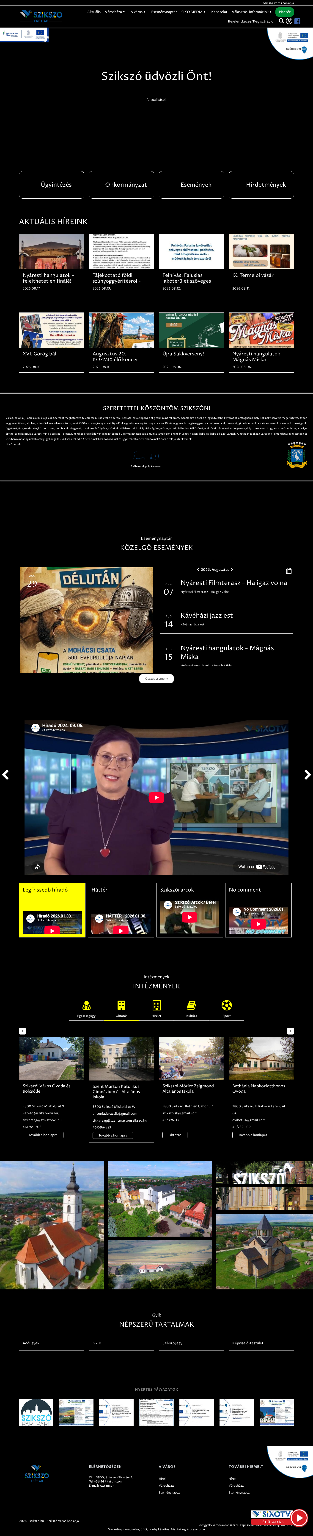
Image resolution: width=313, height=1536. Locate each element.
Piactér (285, 12)
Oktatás (121, 1016)
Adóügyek (31, 1343)
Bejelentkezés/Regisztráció (250, 21)
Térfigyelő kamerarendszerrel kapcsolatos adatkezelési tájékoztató (245, 1525)
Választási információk (250, 12)
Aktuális (94, 12)
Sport (226, 1016)
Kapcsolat (219, 12)
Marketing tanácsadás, (124, 1529)
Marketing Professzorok (188, 1529)
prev (5, 775)
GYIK (97, 1343)
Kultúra (191, 1016)
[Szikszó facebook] (293, 21)
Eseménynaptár (164, 12)
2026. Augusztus (215, 569)
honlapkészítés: (159, 1529)
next (308, 775)
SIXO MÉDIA (192, 12)
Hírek (162, 1479)
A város (137, 12)
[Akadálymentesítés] (289, 21)
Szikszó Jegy (172, 1343)
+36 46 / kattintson (108, 1482)
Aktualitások (156, 100)
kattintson (106, 1486)
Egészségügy (86, 1016)
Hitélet (156, 1016)
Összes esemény (156, 679)
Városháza (114, 12)
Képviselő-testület (248, 1343)
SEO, (144, 1529)
